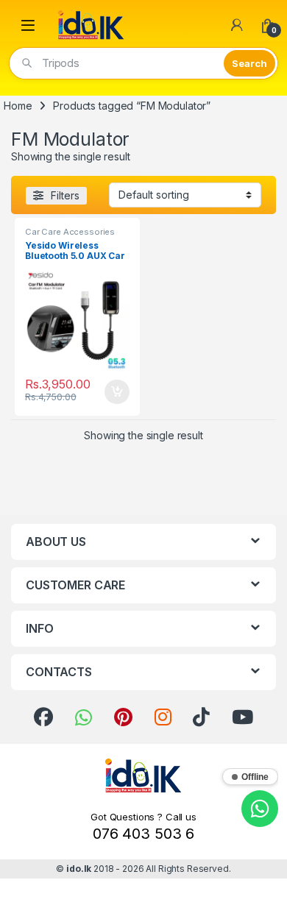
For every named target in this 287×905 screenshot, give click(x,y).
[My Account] (237, 25)
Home (18, 105)
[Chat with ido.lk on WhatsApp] (259, 808)
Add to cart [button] (117, 392)
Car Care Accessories (70, 232)
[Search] (249, 63)
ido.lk (78, 868)
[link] (43, 717)
